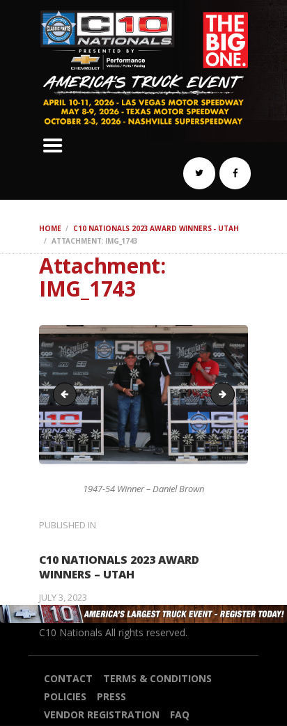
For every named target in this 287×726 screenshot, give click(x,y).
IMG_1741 (230, 394)
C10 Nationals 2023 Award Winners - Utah (155, 228)
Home (50, 228)
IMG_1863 (67, 394)
